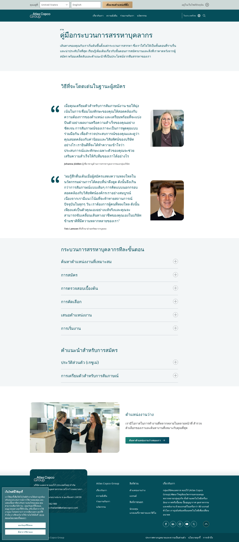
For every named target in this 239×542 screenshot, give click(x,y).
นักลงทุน (134, 508)
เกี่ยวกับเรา (98, 15)
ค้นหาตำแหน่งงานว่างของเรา (145, 440)
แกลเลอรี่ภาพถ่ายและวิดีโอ (143, 512)
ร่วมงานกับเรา (127, 15)
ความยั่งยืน (111, 15)
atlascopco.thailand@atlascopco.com (58, 507)
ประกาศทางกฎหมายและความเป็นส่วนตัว (166, 537)
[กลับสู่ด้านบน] (206, 524)
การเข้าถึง (208, 537)
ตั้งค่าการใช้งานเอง (25, 532)
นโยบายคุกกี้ (194, 537)
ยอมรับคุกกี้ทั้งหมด (25, 525)
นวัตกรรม (142, 15)
